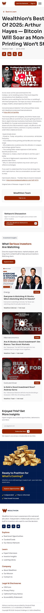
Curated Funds (9, 539)
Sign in (33, 3)
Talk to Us (22, 198)
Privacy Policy (9, 590)
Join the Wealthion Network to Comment (17, 223)
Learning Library (10, 560)
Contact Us (8, 577)
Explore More (8, 262)
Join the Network (22, 3)
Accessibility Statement (13, 597)
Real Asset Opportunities (13, 536)
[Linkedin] (8, 526)
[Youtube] (18, 526)
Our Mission (8, 573)
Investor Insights (10, 556)
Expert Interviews (10, 553)
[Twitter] (13, 526)
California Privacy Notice (13, 594)
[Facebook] (4, 526)
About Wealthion (10, 570)
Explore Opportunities (12, 489)
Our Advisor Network (12, 543)
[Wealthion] (4, 3)
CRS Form (7, 587)
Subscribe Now (20, 431)
